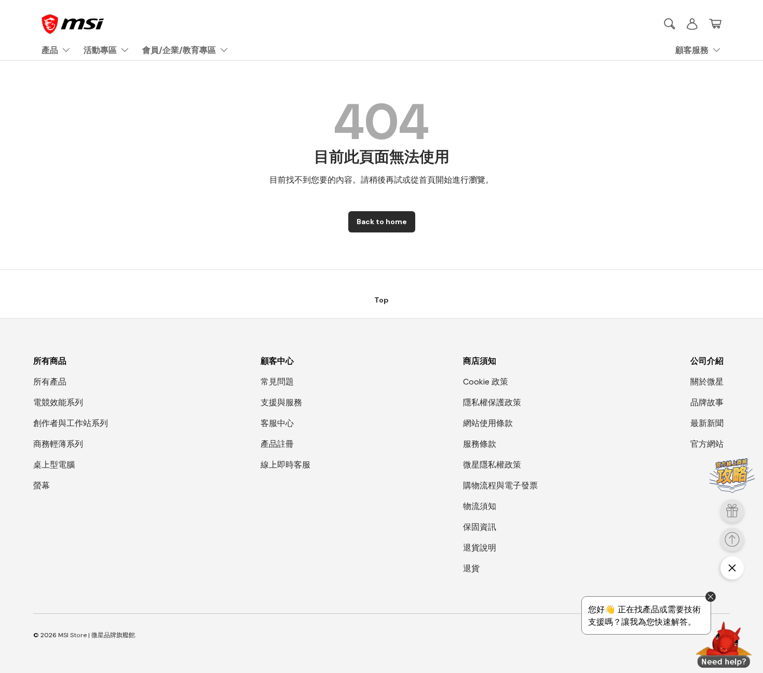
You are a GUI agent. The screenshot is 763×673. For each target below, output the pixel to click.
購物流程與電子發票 (500, 485)
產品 (50, 50)
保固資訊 (479, 526)
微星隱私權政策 (492, 464)
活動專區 (100, 50)
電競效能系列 (58, 402)
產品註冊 (277, 443)
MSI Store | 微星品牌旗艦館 (96, 635)
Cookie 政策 (485, 381)
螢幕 (41, 485)
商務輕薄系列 (58, 443)
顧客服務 (692, 50)
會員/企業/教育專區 (179, 50)
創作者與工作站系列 (70, 423)
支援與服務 (281, 402)
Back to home (382, 221)
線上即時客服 (285, 464)
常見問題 (277, 381)
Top (381, 300)
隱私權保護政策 (492, 402)
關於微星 (707, 381)
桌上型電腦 (54, 464)
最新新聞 (707, 423)
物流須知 (479, 506)
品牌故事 (707, 402)
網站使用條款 (488, 423)
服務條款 (479, 443)
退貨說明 (479, 547)
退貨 (471, 568)
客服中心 (277, 423)
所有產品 (49, 381)
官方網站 (707, 443)
